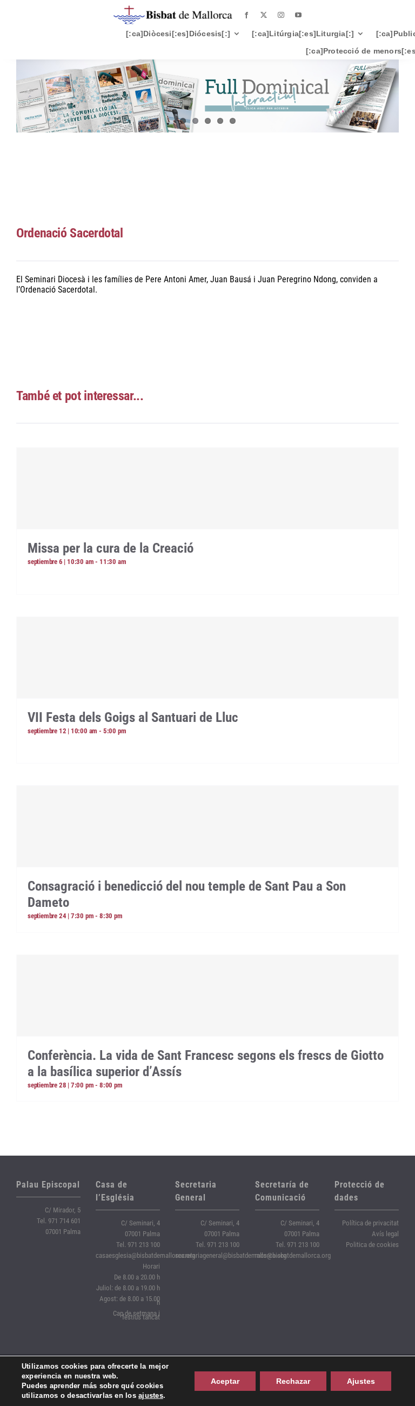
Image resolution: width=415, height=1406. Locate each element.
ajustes (150, 1395)
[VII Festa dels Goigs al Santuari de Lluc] (207, 657)
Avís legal (385, 1234)
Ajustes (361, 1381)
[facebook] (246, 15)
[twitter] (263, 15)
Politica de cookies (372, 1245)
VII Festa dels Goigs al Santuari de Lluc (133, 717)
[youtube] (298, 15)
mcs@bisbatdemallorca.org (293, 1255)
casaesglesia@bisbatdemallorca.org (145, 1255)
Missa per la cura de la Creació (110, 548)
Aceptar (225, 1381)
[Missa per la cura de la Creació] (207, 488)
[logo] (172, 9)
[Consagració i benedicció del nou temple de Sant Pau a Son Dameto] (207, 826)
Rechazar (293, 1381)
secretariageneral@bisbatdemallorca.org (230, 1255)
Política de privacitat (370, 1223)
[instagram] (281, 15)
